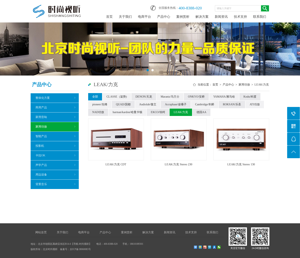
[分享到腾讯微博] (209, 247)
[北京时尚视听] (57, 6)
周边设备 (41, 174)
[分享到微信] (219, 247)
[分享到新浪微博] (205, 247)
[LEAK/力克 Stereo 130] (241, 139)
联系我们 (259, 16)
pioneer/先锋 (99, 104)
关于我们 (125, 16)
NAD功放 (98, 112)
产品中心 (163, 16)
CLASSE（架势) (117, 96)
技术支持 (240, 16)
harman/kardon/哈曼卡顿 (127, 112)
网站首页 (41, 232)
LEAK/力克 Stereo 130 (241, 164)
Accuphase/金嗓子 (176, 104)
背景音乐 (41, 184)
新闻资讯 (221, 16)
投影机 (40, 145)
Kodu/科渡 (249, 96)
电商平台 (144, 16)
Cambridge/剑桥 (204, 104)
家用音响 (41, 117)
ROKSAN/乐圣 (232, 104)
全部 (95, 96)
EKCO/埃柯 (158, 112)
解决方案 (202, 16)
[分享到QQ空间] (200, 247)
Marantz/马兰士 (170, 96)
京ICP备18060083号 (80, 249)
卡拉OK (40, 155)
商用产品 (41, 107)
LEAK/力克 (261, 84)
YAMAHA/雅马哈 (224, 96)
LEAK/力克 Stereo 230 (178, 164)
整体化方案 (43, 97)
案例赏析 (182, 16)
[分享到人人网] (214, 247)
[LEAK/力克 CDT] (116, 139)
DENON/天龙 (144, 96)
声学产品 (41, 165)
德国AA (201, 112)
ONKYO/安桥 (196, 96)
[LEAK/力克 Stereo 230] (179, 139)
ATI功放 (255, 104)
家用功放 (41, 126)
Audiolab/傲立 (147, 104)
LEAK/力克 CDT (116, 164)
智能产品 (41, 136)
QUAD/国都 (123, 104)
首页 (109, 16)
